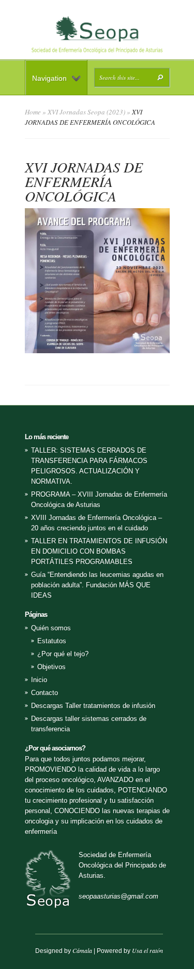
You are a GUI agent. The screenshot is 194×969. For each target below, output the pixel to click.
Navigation (49, 78)
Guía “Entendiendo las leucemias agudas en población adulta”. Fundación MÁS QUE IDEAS (97, 585)
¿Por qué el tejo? (62, 654)
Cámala (82, 950)
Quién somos (51, 628)
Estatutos (51, 641)
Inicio (39, 680)
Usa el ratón (147, 950)
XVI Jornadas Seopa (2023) (86, 112)
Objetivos (51, 667)
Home (33, 112)
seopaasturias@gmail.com (118, 896)
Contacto (44, 693)
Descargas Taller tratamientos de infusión (93, 706)
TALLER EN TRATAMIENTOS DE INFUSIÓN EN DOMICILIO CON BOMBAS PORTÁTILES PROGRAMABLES (99, 551)
